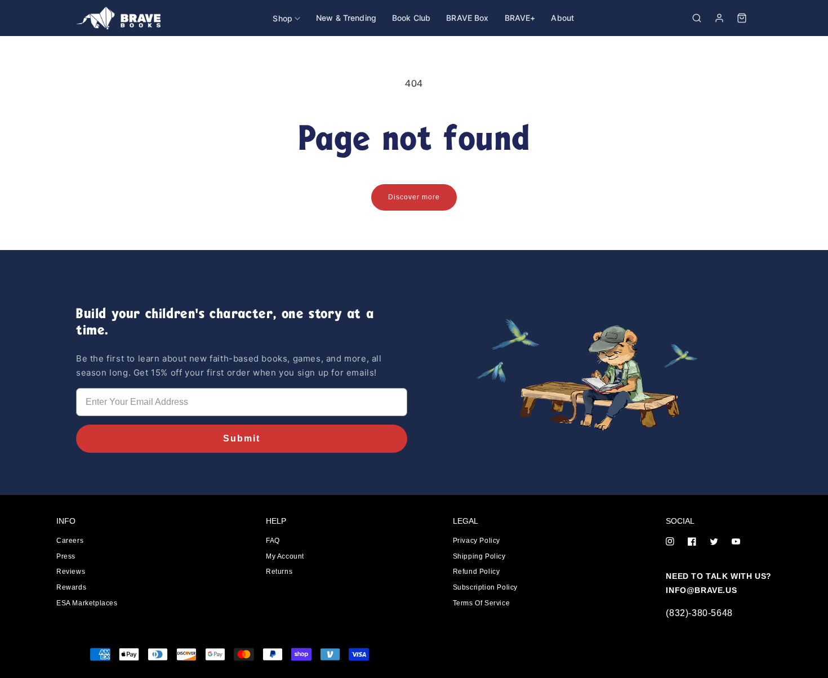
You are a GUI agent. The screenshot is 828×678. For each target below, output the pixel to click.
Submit (241, 438)
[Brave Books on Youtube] (736, 542)
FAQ (273, 541)
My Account (285, 556)
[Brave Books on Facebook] (692, 542)
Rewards (71, 587)
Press (65, 556)
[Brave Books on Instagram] (670, 542)
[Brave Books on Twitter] (714, 542)
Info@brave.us (701, 590)
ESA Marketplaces (87, 603)
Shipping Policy (479, 556)
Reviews (70, 572)
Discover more (414, 197)
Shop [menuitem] (282, 18)
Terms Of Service (481, 603)
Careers (69, 541)
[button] (697, 18)
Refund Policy (476, 572)
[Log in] (719, 18)
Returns (279, 572)
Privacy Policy (476, 541)
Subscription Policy (485, 587)
